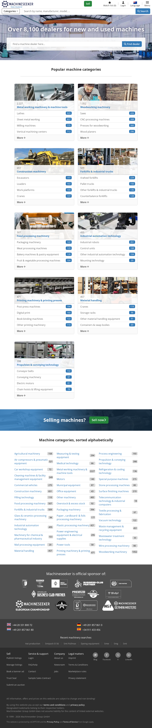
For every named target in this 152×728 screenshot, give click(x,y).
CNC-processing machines (107, 119)
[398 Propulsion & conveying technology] (44, 354)
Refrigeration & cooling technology (112, 471)
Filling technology (24, 497)
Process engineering (110, 453)
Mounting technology (106, 260)
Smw (106, 643)
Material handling (24, 550)
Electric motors (43, 383)
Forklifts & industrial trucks (29, 509)
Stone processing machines (114, 485)
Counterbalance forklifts (107, 196)
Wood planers (107, 131)
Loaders (44, 184)
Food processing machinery (29, 503)
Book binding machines (44, 318)
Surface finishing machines (114, 491)
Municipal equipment (68, 485)
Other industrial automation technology (107, 254)
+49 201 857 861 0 (92, 625)
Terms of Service (70, 722)
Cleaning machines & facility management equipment (30, 477)
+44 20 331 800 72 (22, 625)
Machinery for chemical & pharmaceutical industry (28, 536)
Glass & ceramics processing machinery (30, 517)
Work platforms (44, 190)
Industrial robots (107, 242)
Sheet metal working (44, 119)
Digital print (44, 312)
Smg (116, 643)
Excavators (44, 177)
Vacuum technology (110, 520)
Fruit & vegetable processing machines (44, 260)
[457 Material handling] (107, 290)
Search (144, 11)
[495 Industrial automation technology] (107, 225)
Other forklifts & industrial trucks (107, 190)
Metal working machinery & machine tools (72, 471)
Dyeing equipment (90, 643)
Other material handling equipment (106, 318)
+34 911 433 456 (91, 629)
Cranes (44, 196)
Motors (61, 479)
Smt (125, 643)
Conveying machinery (43, 377)
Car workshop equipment (28, 469)
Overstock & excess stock (71, 503)
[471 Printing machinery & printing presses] (44, 290)
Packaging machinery (44, 242)
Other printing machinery (44, 325)
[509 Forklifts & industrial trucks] (107, 161)
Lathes (44, 113)
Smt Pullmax (70, 643)
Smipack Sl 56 (52, 643)
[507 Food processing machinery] (44, 225)
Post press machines (44, 306)
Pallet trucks (107, 184)
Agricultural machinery (27, 453)
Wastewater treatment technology (111, 537)
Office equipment (66, 491)
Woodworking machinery (113, 551)
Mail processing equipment (29, 544)
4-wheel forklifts (107, 177)
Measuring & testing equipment (68, 455)
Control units (107, 248)
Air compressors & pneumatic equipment (31, 461)
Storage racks (106, 312)
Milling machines (44, 125)
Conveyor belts (44, 371)
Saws (107, 113)
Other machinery (66, 497)
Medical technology (67, 463)
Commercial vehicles (25, 485)
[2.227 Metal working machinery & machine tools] (44, 96)
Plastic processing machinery (73, 525)
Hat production (32, 643)
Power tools (63, 544)
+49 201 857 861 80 (23, 629)
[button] (147, 4)
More (20, 137)
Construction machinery (28, 491)
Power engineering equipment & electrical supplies (69, 535)
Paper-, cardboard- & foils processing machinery (71, 517)
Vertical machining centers (44, 131)
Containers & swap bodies (106, 325)
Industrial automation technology (26, 527)
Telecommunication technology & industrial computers (112, 501)
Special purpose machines (113, 479)
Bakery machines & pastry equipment (44, 254)
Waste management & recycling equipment (111, 528)
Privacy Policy (53, 722)
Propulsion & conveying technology (112, 461)
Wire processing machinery (114, 545)
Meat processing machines (44, 248)
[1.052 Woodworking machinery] (107, 96)
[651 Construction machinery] (44, 161)
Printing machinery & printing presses (73, 552)
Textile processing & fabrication (110, 512)
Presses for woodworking (107, 125)
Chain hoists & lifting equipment (43, 389)
